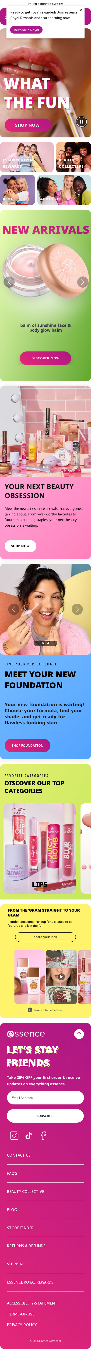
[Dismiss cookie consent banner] (84, 659)
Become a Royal (26, 29)
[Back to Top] (79, 1034)
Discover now (46, 358)
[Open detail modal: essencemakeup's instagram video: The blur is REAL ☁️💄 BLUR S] (61, 977)
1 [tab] (43, 643)
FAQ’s (12, 1173)
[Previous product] (9, 282)
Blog (12, 1209)
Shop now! (28, 125)
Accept (71, 690)
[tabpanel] (45, 609)
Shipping (16, 1264)
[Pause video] (81, 121)
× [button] (81, 10)
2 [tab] (48, 643)
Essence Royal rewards (30, 1282)
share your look (45, 937)
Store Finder (20, 1227)
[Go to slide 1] (44, 467)
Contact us (19, 1155)
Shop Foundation (27, 745)
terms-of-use (20, 1314)
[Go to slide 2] (47, 467)
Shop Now (20, 546)
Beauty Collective (25, 1191)
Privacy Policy (40, 676)
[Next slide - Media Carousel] (84, 977)
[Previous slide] (13, 609)
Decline (38, 690)
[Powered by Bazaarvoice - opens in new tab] (45, 1010)
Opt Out (21, 682)
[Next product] (82, 282)
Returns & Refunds (26, 1245)
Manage (12, 690)
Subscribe (45, 1116)
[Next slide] (77, 609)
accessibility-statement (32, 1303)
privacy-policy (22, 1324)
